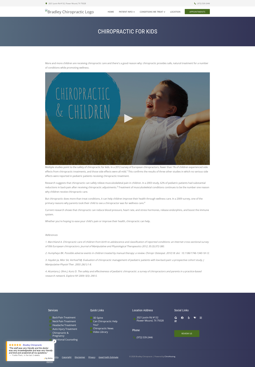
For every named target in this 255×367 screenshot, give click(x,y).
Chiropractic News (103, 328)
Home (111, 11)
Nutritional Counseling (65, 339)
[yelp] (188, 318)
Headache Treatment (64, 325)
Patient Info (126, 11)
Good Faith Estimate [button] (108, 357)
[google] (175, 318)
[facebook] (182, 318)
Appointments (197, 11)
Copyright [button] (66, 357)
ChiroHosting (170, 356)
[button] (127, 118)
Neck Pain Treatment (64, 321)
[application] (127, 118)
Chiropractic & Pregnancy (61, 334)
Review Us (187, 333)
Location (175, 11)
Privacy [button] (91, 357)
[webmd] (201, 318)
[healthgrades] (195, 318)
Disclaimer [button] (80, 357)
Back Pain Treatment (64, 317)
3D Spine (98, 317)
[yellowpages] (175, 321)
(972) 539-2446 (203, 3)
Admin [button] (49, 361)
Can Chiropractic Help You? (105, 323)
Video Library (100, 332)
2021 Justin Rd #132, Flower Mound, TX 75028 (67, 3)
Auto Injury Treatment (65, 329)
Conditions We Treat (151, 11)
